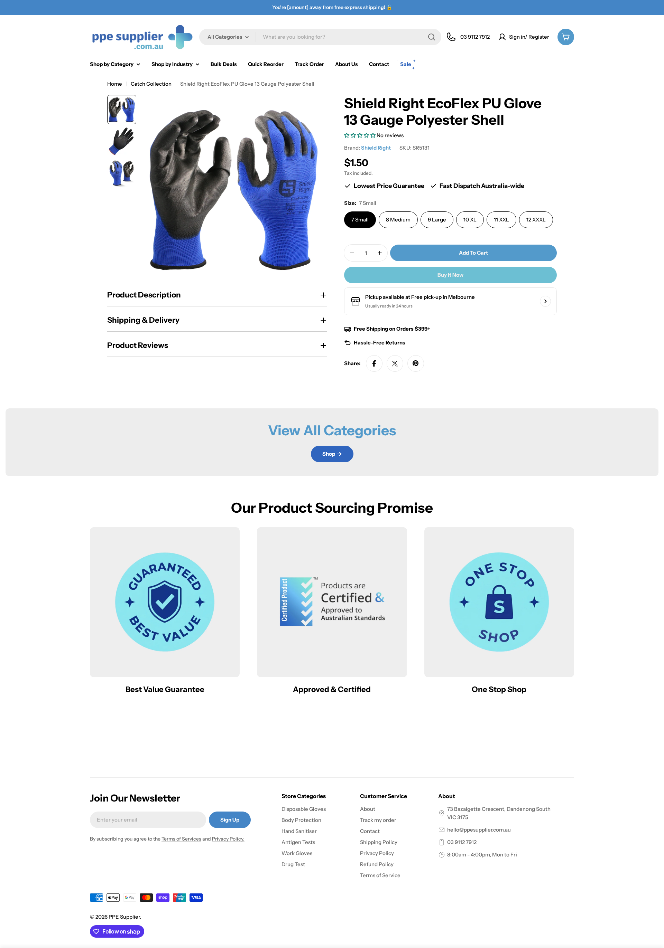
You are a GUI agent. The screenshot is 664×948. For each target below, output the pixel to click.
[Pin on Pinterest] (415, 363)
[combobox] (320, 37)
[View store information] (545, 301)
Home (114, 83)
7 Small (360, 219)
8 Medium (398, 219)
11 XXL (501, 219)
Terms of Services (181, 839)
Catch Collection (151, 83)
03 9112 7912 (462, 842)
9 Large (437, 219)
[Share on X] (395, 363)
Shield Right (376, 147)
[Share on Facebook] (374, 363)
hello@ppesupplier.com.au (479, 829)
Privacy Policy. (228, 839)
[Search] (431, 37)
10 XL (470, 219)
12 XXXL (536, 219)
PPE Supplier (124, 916)
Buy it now (450, 275)
